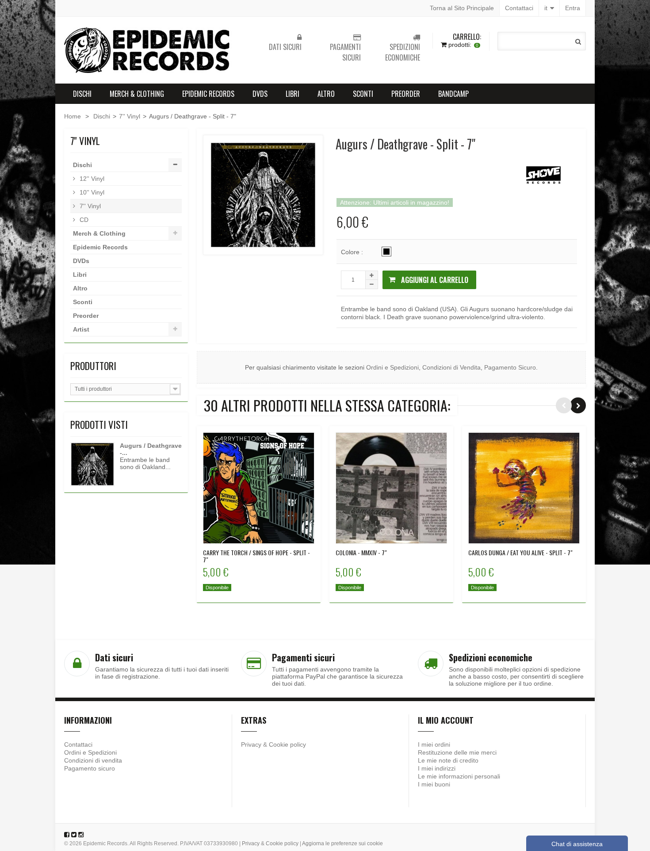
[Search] (578, 41)
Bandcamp (453, 93)
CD (83, 219)
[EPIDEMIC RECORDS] (148, 50)
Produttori (93, 366)
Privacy (251, 744)
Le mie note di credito (448, 760)
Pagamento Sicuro (510, 367)
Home (72, 116)
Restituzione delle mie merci (457, 752)
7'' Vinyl (129, 116)
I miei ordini (434, 744)
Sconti (363, 93)
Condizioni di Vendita (451, 367)
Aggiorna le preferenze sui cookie (342, 843)
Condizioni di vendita (93, 760)
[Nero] (386, 251)
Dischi (82, 93)
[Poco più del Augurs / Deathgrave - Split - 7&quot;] (92, 464)
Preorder (405, 93)
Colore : (353, 252)
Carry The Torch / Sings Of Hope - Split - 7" (256, 556)
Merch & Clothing (137, 93)
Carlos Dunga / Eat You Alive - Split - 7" (520, 552)
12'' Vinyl (91, 178)
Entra (572, 7)
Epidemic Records (208, 93)
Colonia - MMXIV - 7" (361, 552)
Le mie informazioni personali (459, 776)
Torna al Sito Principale (462, 7)
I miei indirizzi (436, 768)
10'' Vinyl (91, 192)
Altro (326, 93)
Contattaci (519, 7)
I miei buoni (434, 784)
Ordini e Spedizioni (392, 367)
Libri (292, 93)
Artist (81, 329)
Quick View (258, 487)
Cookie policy (287, 744)
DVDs (260, 93)
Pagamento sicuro (89, 768)
